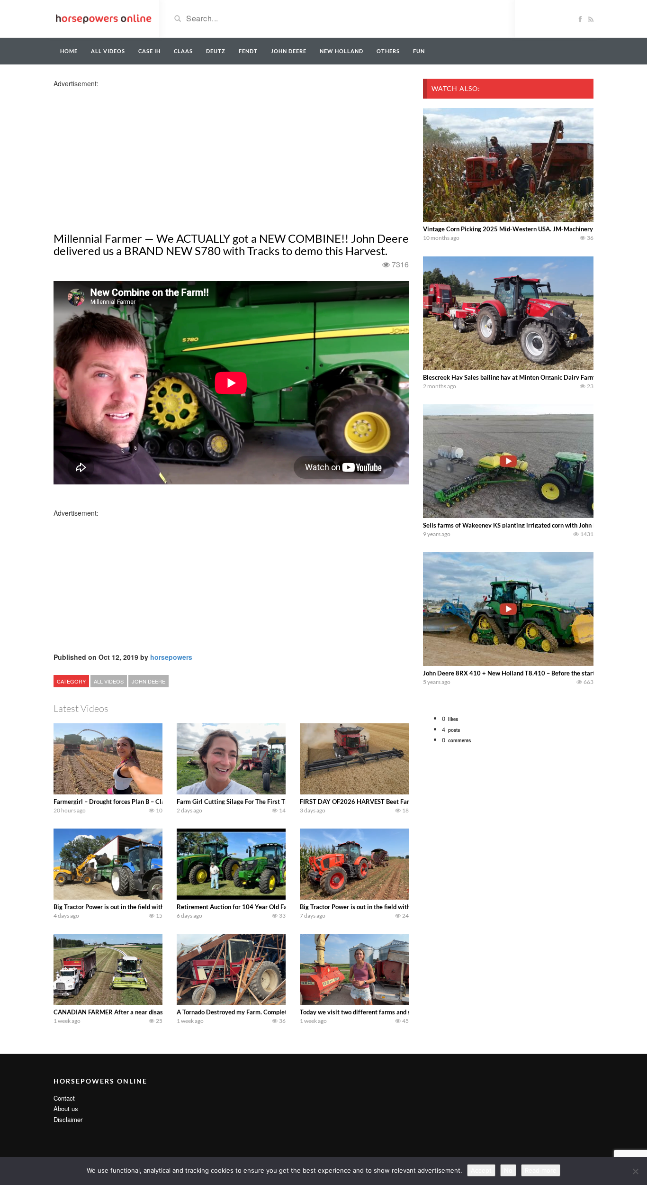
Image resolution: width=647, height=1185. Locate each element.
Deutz (215, 51)
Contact (64, 1098)
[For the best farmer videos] (103, 18)
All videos (108, 51)
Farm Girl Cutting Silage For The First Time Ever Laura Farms (261, 801)
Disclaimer (68, 1119)
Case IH (149, 51)
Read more (541, 1170)
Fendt (248, 51)
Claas (183, 51)
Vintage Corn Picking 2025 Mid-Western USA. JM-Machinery (508, 229)
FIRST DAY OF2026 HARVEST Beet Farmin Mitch (368, 801)
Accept (481, 1170)
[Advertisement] (128, 154)
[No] (635, 1171)
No (508, 1170)
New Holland (341, 51)
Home (69, 51)
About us (66, 1108)
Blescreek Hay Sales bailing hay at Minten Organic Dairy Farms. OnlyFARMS (528, 377)
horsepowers (171, 657)
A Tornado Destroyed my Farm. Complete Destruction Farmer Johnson (273, 1012)
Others (388, 51)
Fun (419, 51)
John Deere (288, 51)
